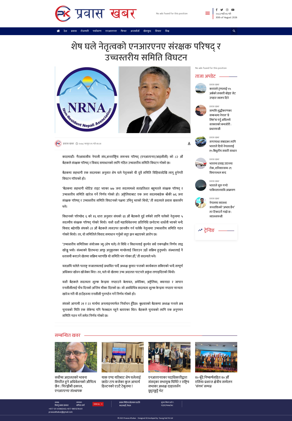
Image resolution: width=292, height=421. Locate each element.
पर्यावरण (97, 31)
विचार (158, 31)
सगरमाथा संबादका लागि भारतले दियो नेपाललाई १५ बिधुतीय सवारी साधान (223, 146)
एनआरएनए (111, 31)
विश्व (167, 31)
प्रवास (74, 31)
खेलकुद (147, 31)
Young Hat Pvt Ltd (166, 418)
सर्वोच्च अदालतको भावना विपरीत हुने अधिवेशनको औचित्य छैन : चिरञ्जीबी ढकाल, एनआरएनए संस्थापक (75, 384)
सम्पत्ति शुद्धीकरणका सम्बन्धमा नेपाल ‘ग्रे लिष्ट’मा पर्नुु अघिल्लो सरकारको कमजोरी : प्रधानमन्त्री (220, 120)
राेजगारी (85, 31)
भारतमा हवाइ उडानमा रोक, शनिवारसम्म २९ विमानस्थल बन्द (221, 168)
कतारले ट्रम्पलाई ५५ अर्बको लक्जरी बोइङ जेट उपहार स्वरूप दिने (222, 93)
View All (97, 404)
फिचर (124, 31)
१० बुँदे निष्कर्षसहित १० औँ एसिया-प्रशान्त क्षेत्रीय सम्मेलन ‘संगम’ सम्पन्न (213, 382)
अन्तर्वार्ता (134, 31)
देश (65, 31)
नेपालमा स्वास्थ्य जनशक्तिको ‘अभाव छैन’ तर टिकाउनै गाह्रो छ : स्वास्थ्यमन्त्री (222, 209)
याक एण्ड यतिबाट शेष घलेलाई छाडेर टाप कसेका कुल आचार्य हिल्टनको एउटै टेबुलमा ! (121, 382)
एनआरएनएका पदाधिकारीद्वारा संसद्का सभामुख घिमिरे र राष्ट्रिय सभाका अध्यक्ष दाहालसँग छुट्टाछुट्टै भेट (168, 384)
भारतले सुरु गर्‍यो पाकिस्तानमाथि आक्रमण (222, 188)
